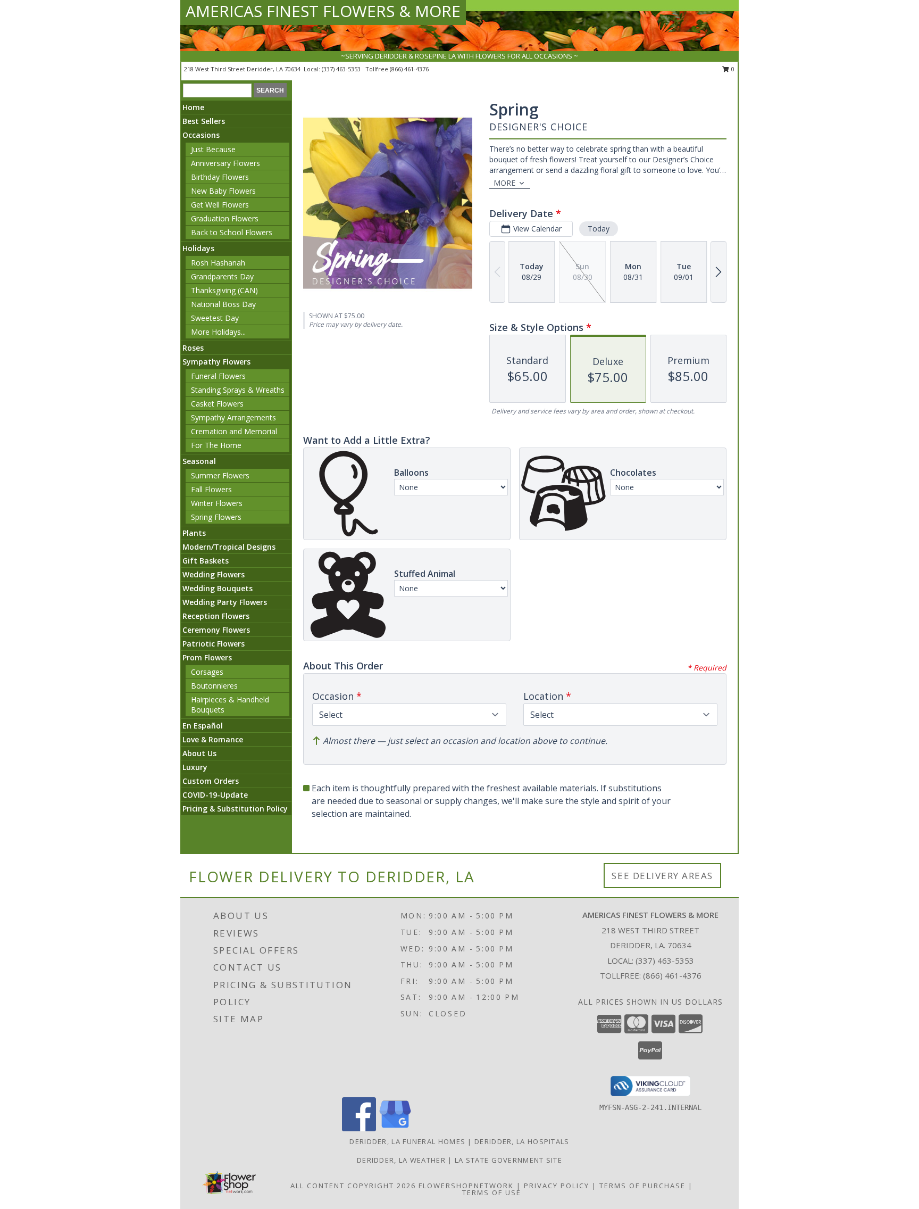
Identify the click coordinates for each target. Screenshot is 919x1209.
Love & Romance (212, 739)
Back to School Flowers (231, 232)
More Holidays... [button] (218, 332)
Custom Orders (210, 781)
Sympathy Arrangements (233, 417)
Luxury (194, 767)
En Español (202, 726)
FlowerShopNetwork (466, 1185)
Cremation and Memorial (234, 431)
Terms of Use (491, 1192)
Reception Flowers (215, 616)
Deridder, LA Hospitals (522, 1141)
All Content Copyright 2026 (353, 1185)
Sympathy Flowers (216, 362)
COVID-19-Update (215, 795)
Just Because (213, 149)
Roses (193, 348)
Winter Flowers (217, 503)
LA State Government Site (508, 1160)
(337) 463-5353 (342, 69)
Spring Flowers (216, 517)
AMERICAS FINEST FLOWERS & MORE (323, 11)
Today (598, 228)
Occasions (201, 135)
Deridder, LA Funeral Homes (407, 1141)
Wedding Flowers (213, 574)
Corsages (207, 672)
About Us (199, 753)
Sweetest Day (215, 318)
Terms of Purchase (642, 1185)
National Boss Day (223, 304)
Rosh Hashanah (218, 263)
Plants (194, 533)
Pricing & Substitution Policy (235, 809)
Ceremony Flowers (216, 630)
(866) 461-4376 (409, 69)
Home (193, 107)
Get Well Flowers (220, 205)
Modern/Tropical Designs (228, 547)
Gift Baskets (205, 561)
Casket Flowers (217, 404)
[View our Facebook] (359, 1128)
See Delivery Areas (662, 876)
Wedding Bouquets (217, 588)
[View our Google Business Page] (395, 1128)
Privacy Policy (556, 1185)
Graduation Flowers (224, 218)
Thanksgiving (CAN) (224, 290)
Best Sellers (203, 121)
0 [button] (732, 69)
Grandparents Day (222, 276)
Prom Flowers (207, 657)
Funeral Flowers (218, 376)
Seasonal (199, 461)
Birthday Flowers (220, 177)
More (504, 183)
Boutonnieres (214, 686)
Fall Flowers (211, 489)
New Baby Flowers (223, 191)
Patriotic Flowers (213, 644)
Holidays (198, 248)
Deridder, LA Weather (401, 1160)
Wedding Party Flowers (224, 602)
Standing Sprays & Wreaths (238, 390)
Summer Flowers (220, 475)
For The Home (216, 445)
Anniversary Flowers (225, 163)
